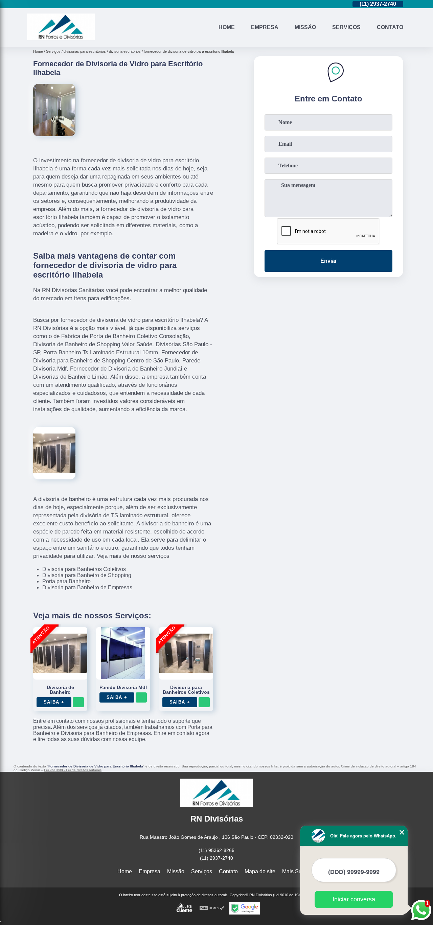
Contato (390, 27)
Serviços (346, 27)
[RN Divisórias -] (61, 38)
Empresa (264, 27)
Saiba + (54, 702)
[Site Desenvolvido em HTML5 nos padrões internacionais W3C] (211, 908)
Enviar (328, 261)
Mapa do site (260, 871)
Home (227, 27)
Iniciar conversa (354, 899)
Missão (305, 27)
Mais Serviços (299, 871)
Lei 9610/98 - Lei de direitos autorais (72, 770)
